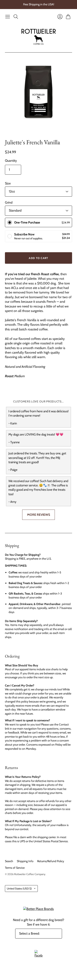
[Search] (16, 17)
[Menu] (7, 16)
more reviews (38, 515)
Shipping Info (25, 861)
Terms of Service (15, 868)
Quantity (11, 161)
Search (9, 861)
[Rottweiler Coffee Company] (38, 36)
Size (8, 183)
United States (19, 888)
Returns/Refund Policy (50, 861)
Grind (9, 202)
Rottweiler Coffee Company (29, 874)
